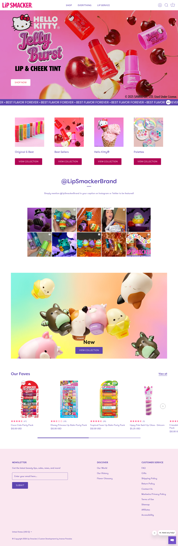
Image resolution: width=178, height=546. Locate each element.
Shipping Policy (149, 478)
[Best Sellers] (69, 132)
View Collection (28, 161)
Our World (102, 468)
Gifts (144, 473)
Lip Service (103, 5)
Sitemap (146, 504)
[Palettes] (148, 132)
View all (163, 373)
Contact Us (147, 488)
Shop (69, 5)
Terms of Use (148, 499)
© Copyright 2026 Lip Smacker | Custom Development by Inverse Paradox (42, 539)
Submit (20, 485)
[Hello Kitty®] (109, 132)
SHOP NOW (21, 82)
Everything (84, 5)
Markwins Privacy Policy (154, 494)
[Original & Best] (29, 132)
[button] (168, 102)
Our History (102, 473)
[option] (89, 54)
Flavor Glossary (104, 478)
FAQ (144, 468)
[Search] (166, 5)
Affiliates (146, 509)
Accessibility (148, 514)
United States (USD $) (21, 532)
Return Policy (148, 483)
